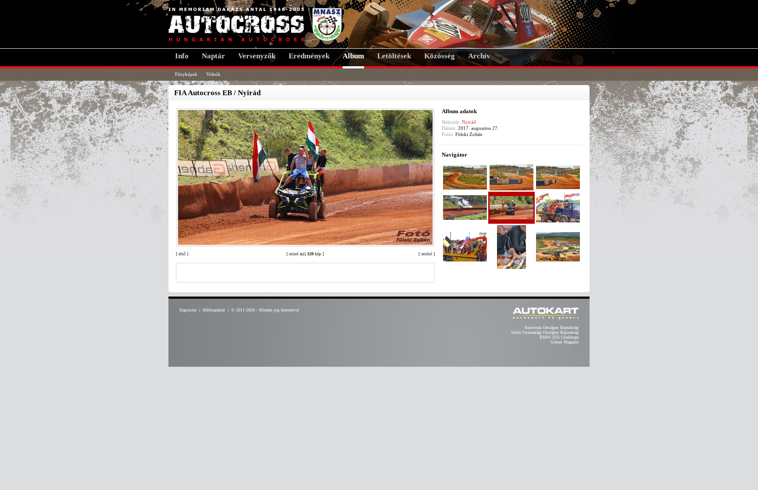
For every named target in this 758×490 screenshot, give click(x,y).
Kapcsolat (188, 310)
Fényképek (186, 74)
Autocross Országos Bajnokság (551, 327)
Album (353, 56)
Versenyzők (256, 56)
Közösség (439, 56)
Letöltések (394, 56)
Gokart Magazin (565, 342)
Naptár (213, 56)
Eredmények (309, 56)
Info (182, 56)
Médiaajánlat (214, 310)
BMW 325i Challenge (559, 337)
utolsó (426, 253)
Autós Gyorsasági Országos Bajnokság (545, 332)
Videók (213, 74)
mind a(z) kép (305, 253)
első (182, 253)
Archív (479, 56)
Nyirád (469, 122)
